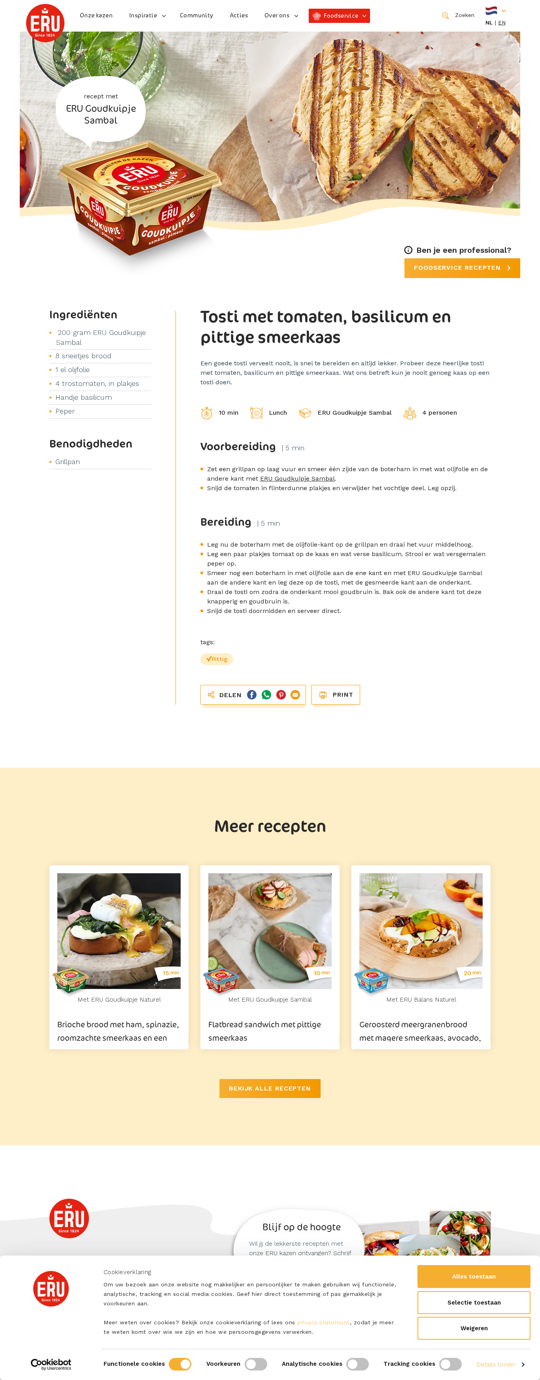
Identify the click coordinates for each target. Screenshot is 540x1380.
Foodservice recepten (458, 267)
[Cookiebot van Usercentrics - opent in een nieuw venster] (51, 1365)
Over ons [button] (276, 15)
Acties (239, 15)
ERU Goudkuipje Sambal (297, 478)
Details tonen (496, 1364)
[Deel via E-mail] (294, 694)
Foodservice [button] (341, 15)
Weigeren (474, 1328)
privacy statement (323, 1322)
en (502, 22)
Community (196, 15)
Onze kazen (96, 15)
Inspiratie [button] (143, 15)
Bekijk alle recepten (270, 1088)
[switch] (256, 1364)
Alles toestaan (474, 1276)
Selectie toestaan (474, 1302)
